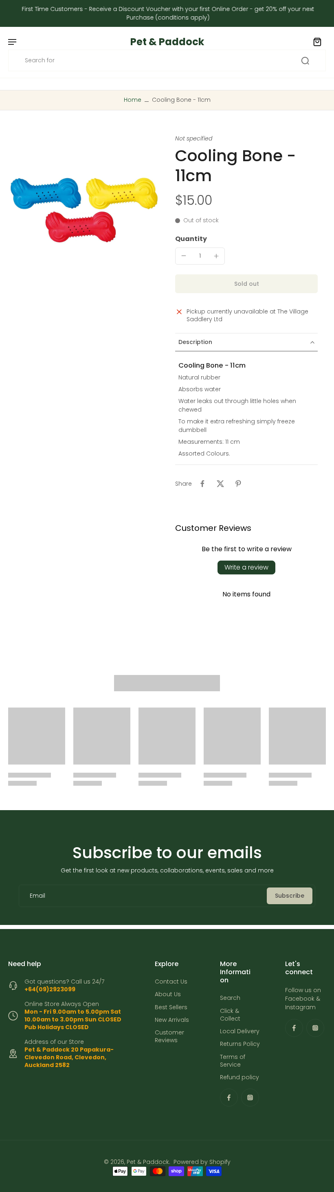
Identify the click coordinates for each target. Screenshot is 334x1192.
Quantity (191, 238)
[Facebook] (229, 1098)
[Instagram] (250, 1098)
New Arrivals (172, 1020)
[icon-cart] (317, 41)
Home (132, 100)
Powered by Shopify (202, 1162)
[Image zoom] (83, 210)
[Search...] (305, 60)
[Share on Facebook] (202, 484)
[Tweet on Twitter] (220, 484)
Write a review (246, 567)
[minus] (184, 256)
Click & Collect (230, 1014)
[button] (246, 283)
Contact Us (171, 982)
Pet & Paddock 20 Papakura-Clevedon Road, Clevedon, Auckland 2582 (69, 1057)
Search (230, 998)
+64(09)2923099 (49, 989)
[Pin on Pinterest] (238, 484)
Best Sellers (171, 1007)
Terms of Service (232, 1060)
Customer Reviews (169, 1036)
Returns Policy (240, 1044)
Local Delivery (239, 1031)
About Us (168, 994)
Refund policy (239, 1077)
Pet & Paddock (148, 1162)
